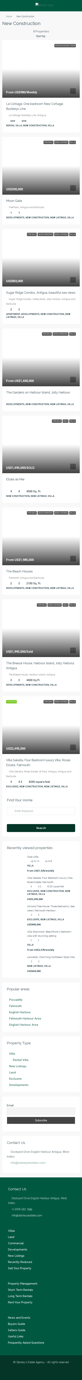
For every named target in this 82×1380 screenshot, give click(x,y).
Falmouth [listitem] (15, 1006)
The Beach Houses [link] (19, 571)
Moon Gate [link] (14, 201)
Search (41, 828)
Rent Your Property (20, 1302)
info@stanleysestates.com (28, 1163)
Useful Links (15, 1336)
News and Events (19, 1317)
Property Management (22, 1283)
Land (11, 1237)
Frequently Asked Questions (26, 1342)
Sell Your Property (19, 1268)
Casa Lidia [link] (32, 856)
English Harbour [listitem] (20, 1012)
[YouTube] (48, 1373)
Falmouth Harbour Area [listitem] (25, 1018)
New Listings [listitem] (17, 1066)
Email (10, 1105)
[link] (41, 69)
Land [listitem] (12, 1072)
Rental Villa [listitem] (20, 1060)
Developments (17, 1249)
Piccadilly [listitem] (15, 999)
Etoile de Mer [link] (15, 479)
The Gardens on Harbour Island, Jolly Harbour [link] (38, 392)
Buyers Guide (16, 1323)
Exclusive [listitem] (15, 1078)
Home (9, 16)
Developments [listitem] (18, 1085)
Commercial (16, 1243)
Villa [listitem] (12, 1053)
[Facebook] (34, 1373)
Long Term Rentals (20, 1296)
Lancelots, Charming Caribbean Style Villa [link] (51, 957)
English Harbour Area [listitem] (23, 1024)
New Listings (16, 1255)
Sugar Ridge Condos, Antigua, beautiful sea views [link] (41, 292)
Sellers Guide (16, 1330)
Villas (11, 1230)
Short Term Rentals (20, 1289)
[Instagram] (41, 1373)
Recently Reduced (20, 1262)
